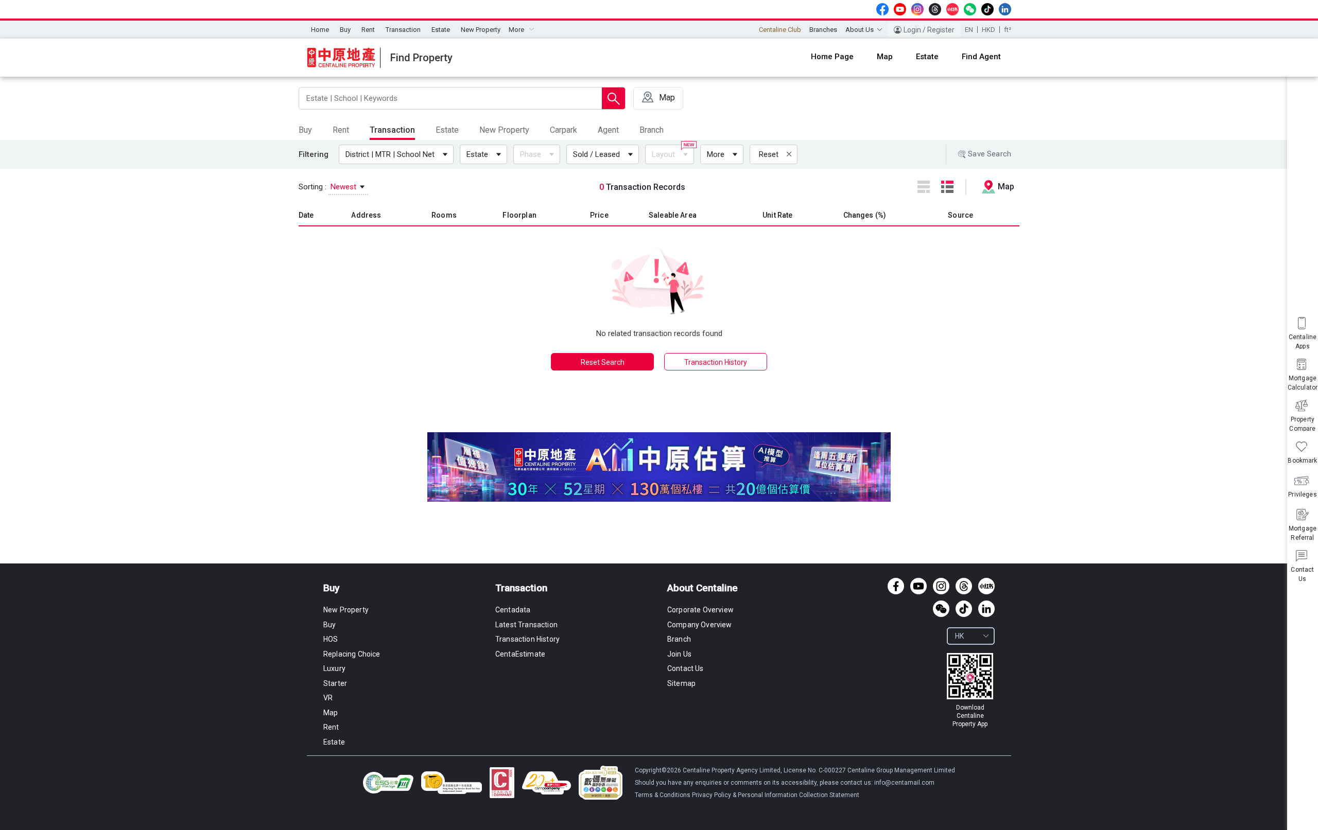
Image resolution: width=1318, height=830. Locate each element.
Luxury (334, 668)
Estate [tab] (447, 130)
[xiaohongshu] (952, 9)
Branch (679, 639)
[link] (970, 690)
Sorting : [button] (328, 186)
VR (328, 698)
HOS (330, 639)
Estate (440, 29)
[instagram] (917, 9)
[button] (398, 154)
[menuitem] (320, 30)
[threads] (935, 9)
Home (320, 29)
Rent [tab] (341, 130)
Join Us (679, 654)
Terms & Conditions (663, 795)
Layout (663, 154)
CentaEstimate (520, 654)
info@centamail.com (904, 782)
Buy (345, 29)
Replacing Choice (351, 654)
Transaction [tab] (392, 130)
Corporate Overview (700, 610)
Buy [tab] (305, 130)
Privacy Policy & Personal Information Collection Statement (775, 795)
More (715, 154)
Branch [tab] (651, 130)
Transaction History (715, 362)
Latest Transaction (526, 625)
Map (330, 713)
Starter (335, 683)
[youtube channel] (900, 9)
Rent (368, 29)
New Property (480, 29)
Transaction (403, 29)
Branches (823, 29)
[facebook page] (882, 9)
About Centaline (702, 588)
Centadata (512, 610)
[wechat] (970, 9)
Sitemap (681, 683)
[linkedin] (1005, 9)
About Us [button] (859, 29)
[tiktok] (987, 9)
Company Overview (699, 625)
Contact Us (685, 668)
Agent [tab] (608, 130)
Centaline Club (780, 29)
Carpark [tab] (563, 130)
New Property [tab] (504, 130)
